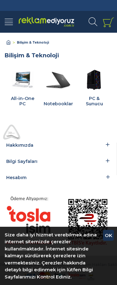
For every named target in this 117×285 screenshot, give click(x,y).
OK (108, 235)
